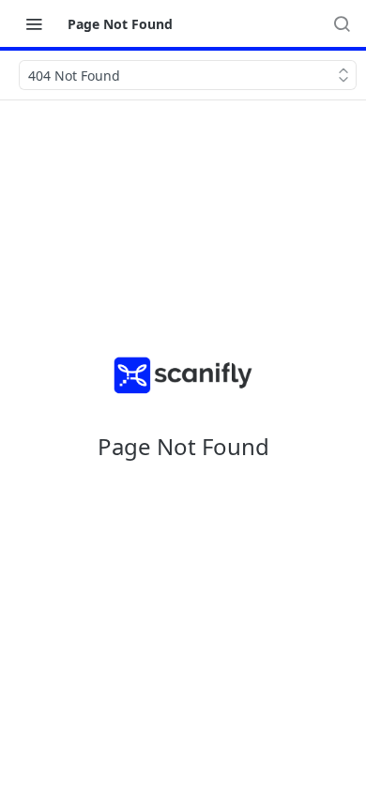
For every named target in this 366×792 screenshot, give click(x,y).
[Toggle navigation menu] (34, 23)
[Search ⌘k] (342, 23)
